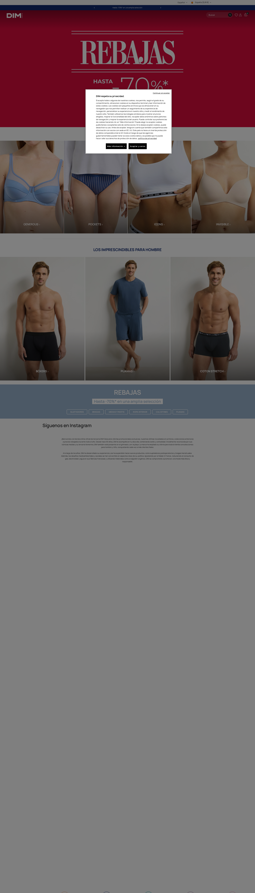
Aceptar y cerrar (137, 146)
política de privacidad (147, 138)
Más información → (116, 146)
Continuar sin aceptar (161, 93)
